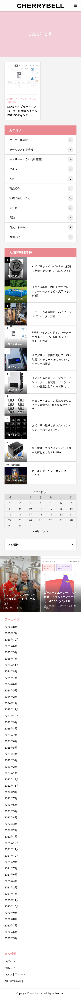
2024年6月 (11, 684)
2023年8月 (11, 728)
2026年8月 (11, 627)
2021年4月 (11, 881)
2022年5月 (11, 811)
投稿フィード (12, 968)
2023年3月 (11, 760)
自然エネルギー (40, 227)
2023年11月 (12, 709)
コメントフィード (15, 974)
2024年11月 (12, 665)
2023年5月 (11, 747)
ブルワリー (40, 169)
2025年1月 (11, 658)
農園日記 (40, 237)
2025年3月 (11, 652)
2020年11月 (12, 900)
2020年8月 (11, 919)
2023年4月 (11, 754)
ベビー (40, 179)
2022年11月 (12, 785)
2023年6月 (11, 741)
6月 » (45, 531)
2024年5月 (11, 690)
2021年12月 (12, 843)
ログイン (10, 961)
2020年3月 (11, 938)
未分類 (40, 208)
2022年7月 (11, 798)
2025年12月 (12, 639)
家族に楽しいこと (40, 198)
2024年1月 (11, 703)
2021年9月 (11, 862)
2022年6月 (11, 804)
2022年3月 (11, 824)
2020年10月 (12, 906)
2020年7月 (11, 925)
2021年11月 (12, 849)
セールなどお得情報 (40, 149)
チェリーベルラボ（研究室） (40, 159)
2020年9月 (11, 913)
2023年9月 (11, 722)
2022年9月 (11, 792)
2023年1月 (11, 773)
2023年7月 (11, 735)
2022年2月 (11, 830)
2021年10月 (12, 855)
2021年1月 (11, 893)
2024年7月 (11, 678)
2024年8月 (11, 671)
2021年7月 (11, 868)
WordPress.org (14, 980)
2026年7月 (11, 633)
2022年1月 (11, 836)
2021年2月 (11, 887)
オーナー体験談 (40, 140)
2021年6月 (11, 874)
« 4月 (36, 531)
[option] (20, 584)
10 (30, 508)
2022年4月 (11, 817)
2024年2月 (11, 696)
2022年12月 (12, 779)
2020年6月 (11, 932)
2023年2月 (11, 766)
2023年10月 (12, 716)
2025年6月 (11, 646)
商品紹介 (40, 188)
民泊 (40, 217)
